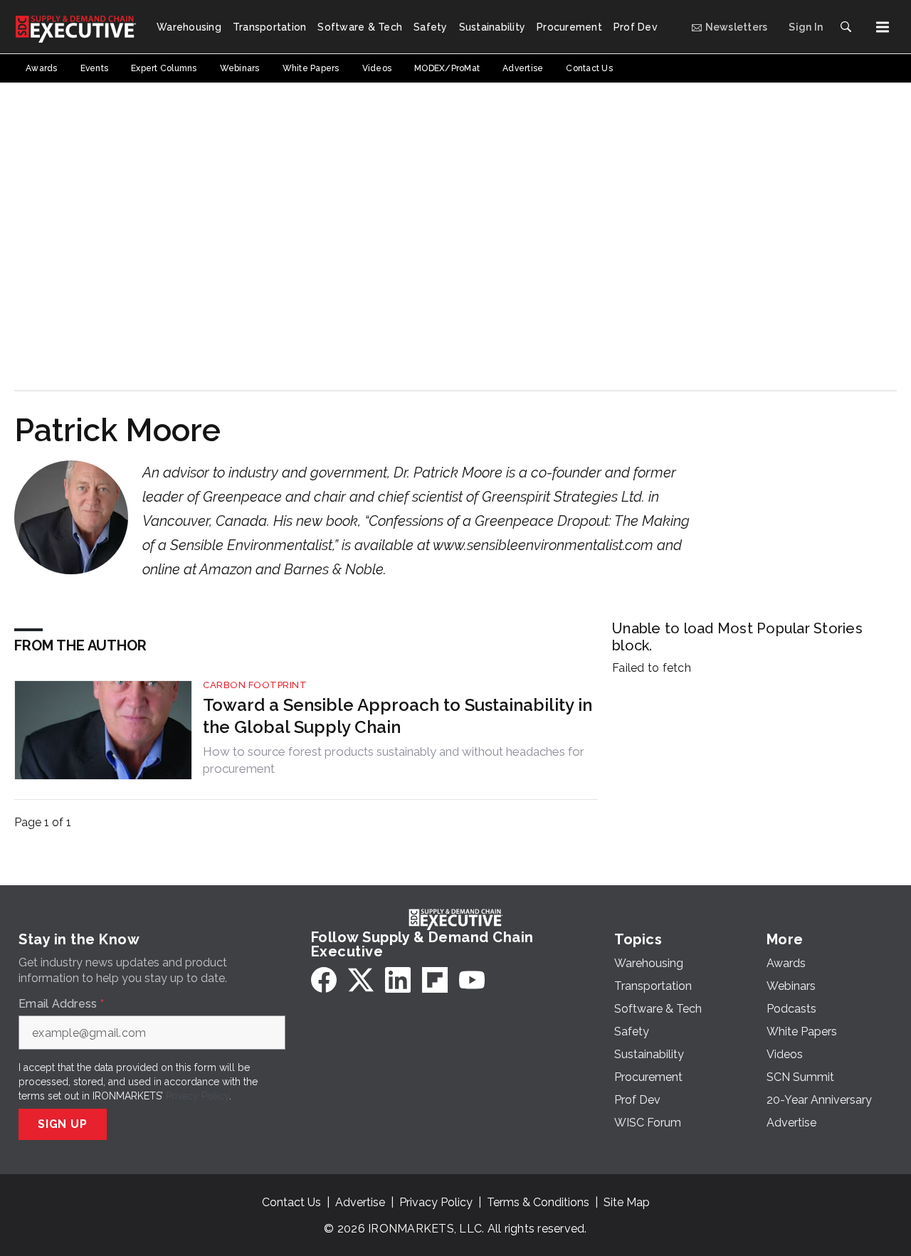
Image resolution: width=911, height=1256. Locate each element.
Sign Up (63, 1124)
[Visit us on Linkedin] (398, 980)
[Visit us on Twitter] (361, 980)
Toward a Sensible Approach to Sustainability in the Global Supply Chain (397, 716)
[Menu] (882, 27)
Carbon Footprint (255, 685)
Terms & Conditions (538, 1202)
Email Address (61, 1004)
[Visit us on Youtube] (472, 980)
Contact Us (291, 1202)
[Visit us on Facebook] (324, 980)
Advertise (360, 1202)
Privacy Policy (197, 1096)
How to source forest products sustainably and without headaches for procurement (393, 760)
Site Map (627, 1202)
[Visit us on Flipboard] (435, 980)
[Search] (845, 27)
